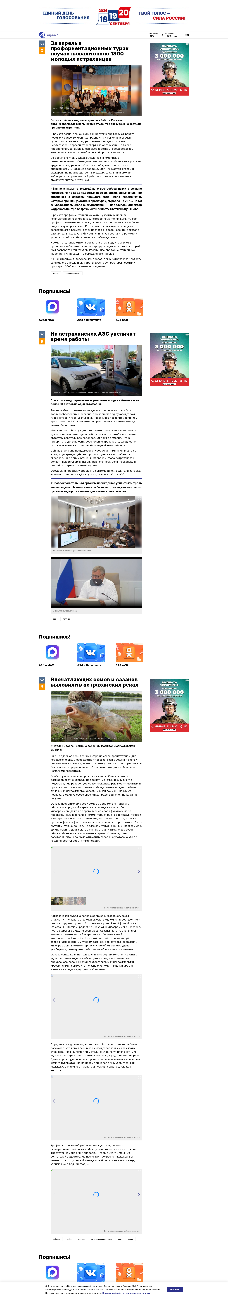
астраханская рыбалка (101, 1239)
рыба (69, 1239)
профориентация (72, 273)
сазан (130, 1239)
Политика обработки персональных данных (126, 1293)
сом (120, 1239)
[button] (138, 871)
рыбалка (56, 1239)
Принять (174, 1289)
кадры (55, 273)
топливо (66, 619)
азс (54, 619)
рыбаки (81, 1239)
